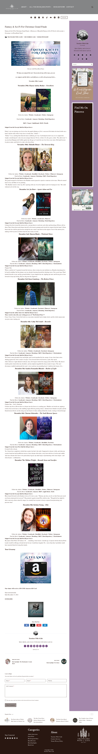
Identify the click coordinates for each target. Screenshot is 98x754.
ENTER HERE (9, 599)
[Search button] (91, 64)
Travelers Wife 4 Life (56, 737)
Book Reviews (59, 7)
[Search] (92, 7)
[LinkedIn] (58, 17)
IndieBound (35, 123)
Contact (70, 7)
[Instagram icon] (37, 646)
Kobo (52, 492)
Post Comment (11, 705)
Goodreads (38, 115)
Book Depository (50, 119)
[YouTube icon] (43, 646)
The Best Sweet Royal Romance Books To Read (62, 720)
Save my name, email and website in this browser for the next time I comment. (23, 700)
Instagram (50, 115)
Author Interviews (33, 734)
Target (29, 123)
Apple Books (46, 492)
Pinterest (53, 174)
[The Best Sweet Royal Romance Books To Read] (52, 720)
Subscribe (64, 17)
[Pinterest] (43, 17)
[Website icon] (31, 646)
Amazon (35, 119)
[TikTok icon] (46, 646)
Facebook (41, 174)
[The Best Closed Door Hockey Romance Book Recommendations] (30, 720)
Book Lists (31, 745)
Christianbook (57, 264)
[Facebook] (31, 17)
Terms (52, 741)
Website (31, 115)
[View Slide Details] (82, 84)
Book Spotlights (32, 743)
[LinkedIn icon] (28, 646)
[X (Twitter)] (35, 17)
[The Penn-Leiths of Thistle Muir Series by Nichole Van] (7, 720)
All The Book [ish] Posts (40, 7)
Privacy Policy (59, 741)
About (24, 7)
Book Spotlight (42, 37)
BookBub (34, 174)
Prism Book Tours (39, 69)
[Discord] (51, 17)
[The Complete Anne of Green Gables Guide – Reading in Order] (75, 720)
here (30, 127)
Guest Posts (31, 736)
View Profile (82, 45)
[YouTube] (54, 17)
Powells (46, 123)
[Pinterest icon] (40, 646)
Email (29, 680)
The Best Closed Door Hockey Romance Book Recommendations (39, 720)
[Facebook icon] (25, 646)
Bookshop (41, 119)
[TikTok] (47, 17)
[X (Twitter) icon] (34, 646)
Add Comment (10, 686)
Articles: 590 (36, 649)
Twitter (44, 115)
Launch (40, 81)
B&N (24, 123)
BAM (41, 123)
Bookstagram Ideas (33, 738)
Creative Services (55, 739)
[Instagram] (39, 17)
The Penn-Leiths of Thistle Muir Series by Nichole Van (17, 720)
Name (8, 680)
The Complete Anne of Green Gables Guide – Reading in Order (86, 720)
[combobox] (81, 64)
